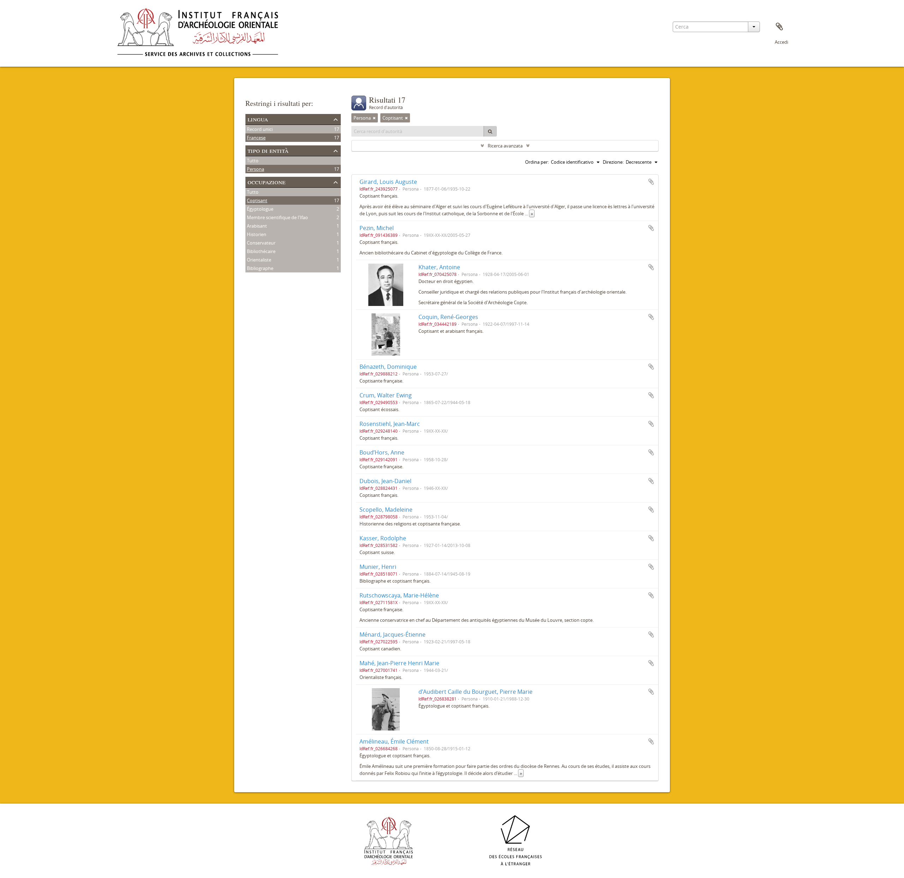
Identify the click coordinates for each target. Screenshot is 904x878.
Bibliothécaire (261, 251)
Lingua (258, 119)
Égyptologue (260, 209)
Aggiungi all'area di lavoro (651, 181)
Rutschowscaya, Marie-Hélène (399, 595)
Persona (255, 169)
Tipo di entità (268, 150)
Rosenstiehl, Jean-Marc (389, 424)
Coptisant (257, 200)
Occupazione (266, 181)
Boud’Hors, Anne (381, 452)
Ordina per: (537, 162)
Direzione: (613, 162)
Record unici (260, 129)
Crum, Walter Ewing (385, 395)
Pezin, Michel (376, 228)
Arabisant (257, 226)
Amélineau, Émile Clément (394, 741)
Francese (256, 137)
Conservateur (261, 243)
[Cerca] (490, 131)
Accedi (781, 42)
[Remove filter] (374, 117)
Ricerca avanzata (505, 146)
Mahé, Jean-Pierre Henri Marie (399, 663)
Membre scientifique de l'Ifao (277, 217)
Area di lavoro (779, 27)
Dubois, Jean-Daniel (385, 481)
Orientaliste (259, 260)
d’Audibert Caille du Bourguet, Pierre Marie (475, 692)
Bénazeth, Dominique (388, 367)
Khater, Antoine (439, 267)
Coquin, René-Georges (448, 317)
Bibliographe (260, 268)
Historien (256, 234)
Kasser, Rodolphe (382, 538)
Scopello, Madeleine (385, 509)
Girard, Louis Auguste (388, 182)
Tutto (252, 160)
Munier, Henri (377, 567)
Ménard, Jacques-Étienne (392, 634)
